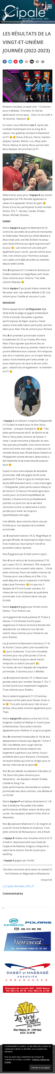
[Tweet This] (10, 61)
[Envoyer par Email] (37, 61)
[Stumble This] (26, 61)
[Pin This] (15, 61)
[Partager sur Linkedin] (21, 61)
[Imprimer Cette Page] (43, 61)
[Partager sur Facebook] (5, 61)
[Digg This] (32, 61)
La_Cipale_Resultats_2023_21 (18, 886)
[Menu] (49, 6)
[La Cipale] (24, 22)
